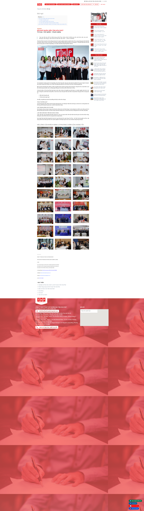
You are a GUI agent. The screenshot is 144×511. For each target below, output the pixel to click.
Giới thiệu (103, 4)
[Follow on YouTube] (106, 1)
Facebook (133, 503)
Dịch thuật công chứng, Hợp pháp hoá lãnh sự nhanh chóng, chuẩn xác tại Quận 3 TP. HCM (100, 59)
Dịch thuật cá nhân (50, 4)
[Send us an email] (104, 1)
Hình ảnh (41, 292)
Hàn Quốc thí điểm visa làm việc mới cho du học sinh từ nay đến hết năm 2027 (100, 83)
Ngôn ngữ (75, 4)
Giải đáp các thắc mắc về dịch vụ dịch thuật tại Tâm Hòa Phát (52, 284)
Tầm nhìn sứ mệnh (43, 294)
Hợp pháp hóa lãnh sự (86, 4)
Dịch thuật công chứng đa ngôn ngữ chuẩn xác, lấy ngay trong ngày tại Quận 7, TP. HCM (100, 65)
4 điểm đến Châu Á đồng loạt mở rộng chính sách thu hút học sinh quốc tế (99, 70)
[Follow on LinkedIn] (105, 1)
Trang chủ (39, 8)
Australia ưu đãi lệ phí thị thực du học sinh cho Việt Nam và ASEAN (100, 78)
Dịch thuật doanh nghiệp (64, 4)
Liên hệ (96, 4)
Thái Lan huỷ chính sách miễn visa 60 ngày (99, 91)
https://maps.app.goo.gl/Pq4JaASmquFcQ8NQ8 (49, 270)
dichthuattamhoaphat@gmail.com (48, 311)
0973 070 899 (134, 505)
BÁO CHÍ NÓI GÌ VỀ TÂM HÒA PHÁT (47, 288)
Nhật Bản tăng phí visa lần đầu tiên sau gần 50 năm (100, 74)
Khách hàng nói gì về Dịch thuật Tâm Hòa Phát (49, 286)
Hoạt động (41, 290)
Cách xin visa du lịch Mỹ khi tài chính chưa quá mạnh (100, 95)
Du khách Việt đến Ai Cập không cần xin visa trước (99, 87)
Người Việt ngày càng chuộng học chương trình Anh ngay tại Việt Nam (100, 99)
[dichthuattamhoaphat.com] (40, 4)
